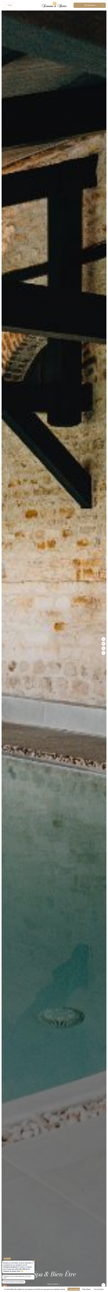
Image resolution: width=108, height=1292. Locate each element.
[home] (54, 4)
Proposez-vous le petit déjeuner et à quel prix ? (17, 1277)
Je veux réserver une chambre (13, 1282)
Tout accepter (74, 1289)
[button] (8, 5)
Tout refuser (86, 1289)
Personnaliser (99, 1289)
